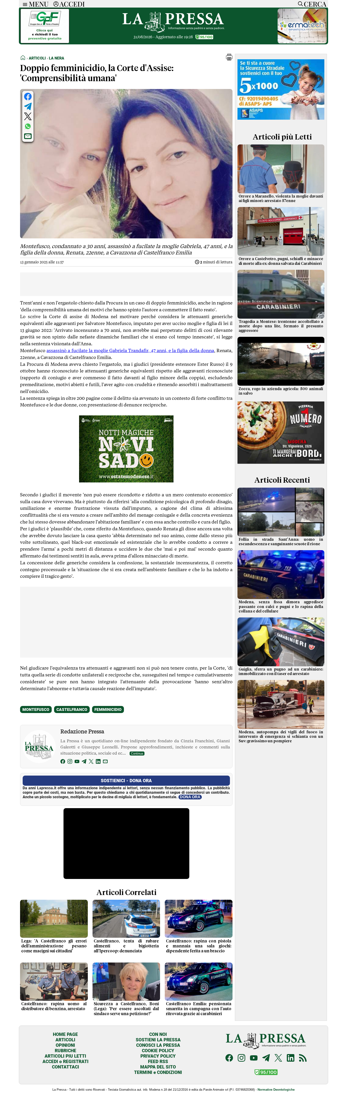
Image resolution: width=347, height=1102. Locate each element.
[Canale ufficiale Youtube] (254, 1058)
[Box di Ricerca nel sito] (299, 4)
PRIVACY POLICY (158, 1056)
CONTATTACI (65, 1067)
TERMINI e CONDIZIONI (158, 1072)
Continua (137, 753)
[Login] (56, 4)
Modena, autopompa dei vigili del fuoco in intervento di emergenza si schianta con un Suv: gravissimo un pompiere (281, 736)
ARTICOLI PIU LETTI (65, 1056)
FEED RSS (158, 1061)
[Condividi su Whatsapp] (28, 126)
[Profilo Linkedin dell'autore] (98, 762)
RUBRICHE (65, 1050)
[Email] (105, 762)
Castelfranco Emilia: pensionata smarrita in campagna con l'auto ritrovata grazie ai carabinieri (198, 1009)
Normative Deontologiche (276, 1089)
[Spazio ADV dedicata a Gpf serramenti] (44, 42)
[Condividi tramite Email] (28, 136)
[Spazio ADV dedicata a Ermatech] (302, 42)
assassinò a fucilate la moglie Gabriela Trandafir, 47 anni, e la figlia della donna (130, 350)
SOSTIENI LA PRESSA (158, 1040)
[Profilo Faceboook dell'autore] (62, 762)
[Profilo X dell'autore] (91, 762)
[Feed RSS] (303, 1058)
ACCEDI (72, 4)
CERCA (315, 4)
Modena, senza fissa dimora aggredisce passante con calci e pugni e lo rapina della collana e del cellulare (281, 606)
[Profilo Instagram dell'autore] (70, 762)
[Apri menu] (24, 4)
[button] (229, 59)
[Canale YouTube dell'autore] (77, 762)
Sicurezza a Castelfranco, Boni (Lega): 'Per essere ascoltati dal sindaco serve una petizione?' (126, 1009)
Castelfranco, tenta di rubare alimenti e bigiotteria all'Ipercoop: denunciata (126, 946)
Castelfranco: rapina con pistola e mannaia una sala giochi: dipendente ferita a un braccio (198, 946)
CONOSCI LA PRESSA (158, 1045)
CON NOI (158, 1034)
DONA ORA (190, 797)
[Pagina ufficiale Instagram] (241, 1058)
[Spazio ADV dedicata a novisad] (126, 480)
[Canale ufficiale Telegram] (266, 1058)
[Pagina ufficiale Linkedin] (290, 1058)
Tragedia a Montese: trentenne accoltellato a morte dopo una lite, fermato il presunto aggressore (281, 326)
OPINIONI (65, 1045)
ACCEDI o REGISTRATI (65, 1061)
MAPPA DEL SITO (158, 1067)
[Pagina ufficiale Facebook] (229, 1058)
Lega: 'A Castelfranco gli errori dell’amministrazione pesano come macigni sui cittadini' (54, 946)
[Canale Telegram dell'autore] (84, 762)
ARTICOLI (65, 1040)
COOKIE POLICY (158, 1050)
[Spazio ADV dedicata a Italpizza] (280, 464)
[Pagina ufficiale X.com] (278, 1058)
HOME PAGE (65, 1034)
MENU (39, 4)
